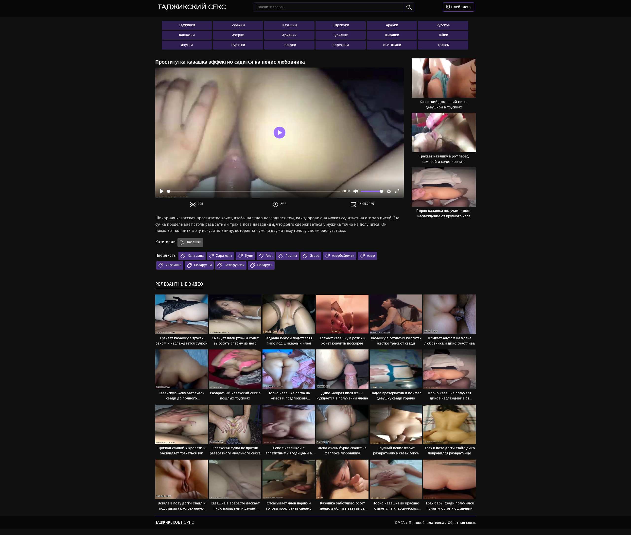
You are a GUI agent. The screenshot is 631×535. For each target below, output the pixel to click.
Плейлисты (461, 7)
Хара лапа (223, 256)
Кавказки (187, 35)
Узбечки (238, 25)
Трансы (443, 45)
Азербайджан (342, 256)
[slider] (253, 191)
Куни (248, 256)
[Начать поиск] (409, 7)
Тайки (443, 35)
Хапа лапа (195, 256)
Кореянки (341, 45)
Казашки (289, 25)
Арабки (392, 25)
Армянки (289, 35)
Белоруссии (234, 265)
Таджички (187, 25)
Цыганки (392, 35)
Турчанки (340, 35)
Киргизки (341, 25)
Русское (443, 25)
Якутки (187, 45)
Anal (269, 256)
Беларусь (264, 265)
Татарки (289, 45)
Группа (290, 256)
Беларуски (202, 265)
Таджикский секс (192, 7)
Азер (370, 256)
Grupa (314, 256)
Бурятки (238, 45)
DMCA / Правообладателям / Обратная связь (435, 522)
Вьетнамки (392, 45)
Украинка (173, 265)
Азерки (238, 35)
